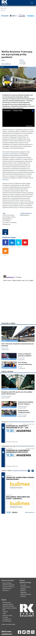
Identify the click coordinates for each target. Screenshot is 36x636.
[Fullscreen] (32, 125)
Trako (4, 613)
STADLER (5, 612)
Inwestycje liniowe (7, 604)
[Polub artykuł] (5, 243)
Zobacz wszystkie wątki (8, 624)
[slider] (18, 122)
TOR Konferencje (25, 587)
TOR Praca (5, 590)
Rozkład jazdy (6, 602)
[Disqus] (18, 297)
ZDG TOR (23, 585)
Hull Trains (5, 180)
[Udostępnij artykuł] (12, 243)
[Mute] (16, 125)
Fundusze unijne (7, 615)
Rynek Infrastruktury (8, 585)
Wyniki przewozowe (8, 606)
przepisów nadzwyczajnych (10, 154)
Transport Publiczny (8, 587)
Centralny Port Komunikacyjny (6, 620)
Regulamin (23, 592)
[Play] (5, 125)
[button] (29, 473)
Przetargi (5, 617)
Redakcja (23, 589)
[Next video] (10, 125)
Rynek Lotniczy (6, 588)
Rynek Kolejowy (7, 583)
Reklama (23, 590)
